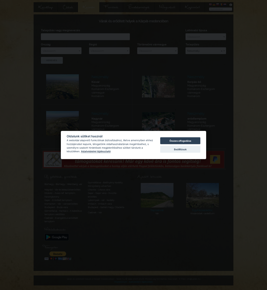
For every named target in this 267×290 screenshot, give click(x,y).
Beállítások (180, 149)
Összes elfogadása (180, 140)
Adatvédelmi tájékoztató (96, 151)
